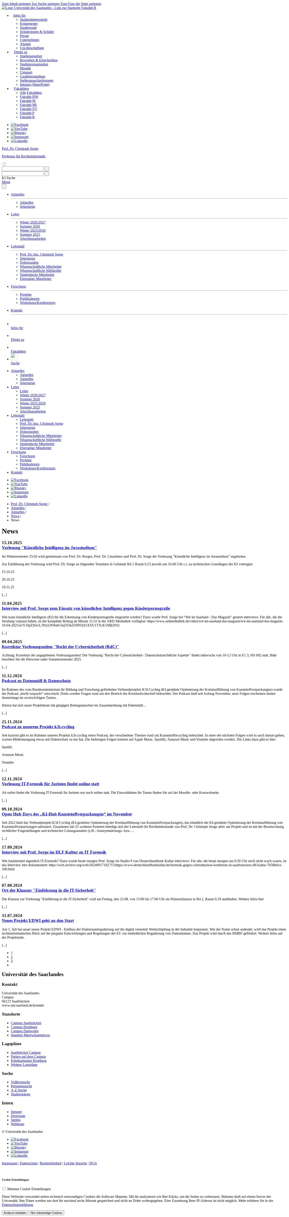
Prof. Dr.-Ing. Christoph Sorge (41, 254)
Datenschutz (28, 1163)
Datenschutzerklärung (17, 1205)
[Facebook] (19, 125)
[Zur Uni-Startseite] (41, 8)
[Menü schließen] (4, 186)
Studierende (28, 28)
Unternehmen (29, 40)
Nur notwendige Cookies (46, 1213)
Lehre (15, 214)
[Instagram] (19, 137)
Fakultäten (21, 88)
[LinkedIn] (19, 141)
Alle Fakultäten (31, 93)
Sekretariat (27, 206)
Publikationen (30, 298)
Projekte (26, 294)
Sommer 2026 (30, 226)
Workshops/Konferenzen (37, 303)
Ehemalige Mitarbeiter (35, 279)
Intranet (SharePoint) (34, 84)
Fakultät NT (28, 109)
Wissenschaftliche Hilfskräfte (40, 270)
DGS (93, 1163)
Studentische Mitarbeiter (37, 275)
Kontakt (16, 310)
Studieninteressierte (33, 19)
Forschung (18, 286)
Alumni (25, 44)
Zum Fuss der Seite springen (81, 4)
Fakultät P (27, 113)
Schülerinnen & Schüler (37, 32)
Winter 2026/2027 (33, 222)
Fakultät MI (28, 105)
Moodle (25, 68)
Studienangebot (31, 56)
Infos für (19, 15)
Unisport (26, 72)
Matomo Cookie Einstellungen (29, 1189)
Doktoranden (29, 262)
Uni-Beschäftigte (32, 48)
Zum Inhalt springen (16, 4)
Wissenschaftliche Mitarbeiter (41, 266)
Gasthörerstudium (32, 76)
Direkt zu (20, 52)
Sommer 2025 (30, 234)
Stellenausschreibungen (36, 80)
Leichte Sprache (75, 1163)
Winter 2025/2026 (33, 230)
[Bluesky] (18, 133)
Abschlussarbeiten (33, 238)
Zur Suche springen (46, 4)
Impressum (9, 1163)
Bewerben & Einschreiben (39, 60)
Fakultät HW (29, 97)
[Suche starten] (46, 168)
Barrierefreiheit (50, 1163)
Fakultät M (27, 101)
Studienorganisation (34, 64)
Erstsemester (29, 23)
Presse (24, 36)
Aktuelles (17, 194)
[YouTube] (19, 129)
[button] (8, 178)
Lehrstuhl (17, 246)
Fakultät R (88, 8)
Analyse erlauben (15, 1213)
